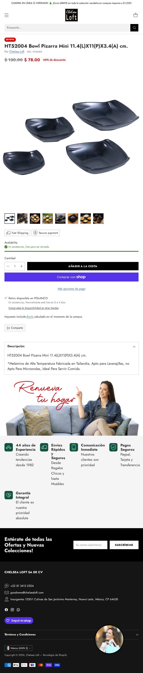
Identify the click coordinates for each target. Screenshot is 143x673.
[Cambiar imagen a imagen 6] (73, 218)
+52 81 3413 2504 (22, 586)
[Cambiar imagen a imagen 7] (85, 218)
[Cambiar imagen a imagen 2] (22, 218)
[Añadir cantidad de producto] (21, 266)
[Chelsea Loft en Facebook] (6, 610)
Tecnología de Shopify (55, 655)
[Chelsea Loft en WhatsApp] (18, 610)
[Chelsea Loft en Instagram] (12, 610)
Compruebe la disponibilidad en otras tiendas (34, 308)
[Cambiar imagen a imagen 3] (35, 218)
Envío (30, 317)
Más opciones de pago (71, 289)
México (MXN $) (19, 648)
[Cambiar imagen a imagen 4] (47, 218)
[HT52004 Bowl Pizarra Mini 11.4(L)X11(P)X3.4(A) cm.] (71, 138)
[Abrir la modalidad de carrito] (135, 15)
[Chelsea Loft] (71, 15)
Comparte (17, 328)
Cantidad (9, 258)
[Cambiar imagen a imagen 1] (9, 218)
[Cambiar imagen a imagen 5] (60, 218)
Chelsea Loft (16, 52)
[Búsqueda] (134, 28)
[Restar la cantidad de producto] (8, 266)
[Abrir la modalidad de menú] (6, 15)
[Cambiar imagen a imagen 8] (98, 218)
